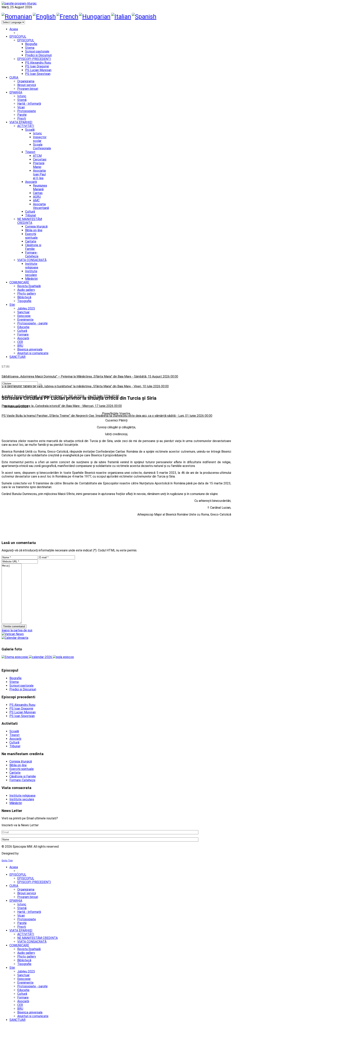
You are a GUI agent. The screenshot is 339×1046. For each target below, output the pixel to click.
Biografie (31, 44)
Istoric (37, 133)
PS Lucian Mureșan (38, 70)
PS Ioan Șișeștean (37, 74)
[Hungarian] (94, 16)
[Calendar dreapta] (15, 638)
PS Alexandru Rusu (38, 62)
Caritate (30, 241)
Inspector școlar (39, 139)
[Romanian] (17, 16)
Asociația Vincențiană (41, 206)
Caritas (38, 193)
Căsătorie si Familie (33, 247)
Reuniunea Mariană (40, 187)
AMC (36, 200)
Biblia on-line (33, 230)
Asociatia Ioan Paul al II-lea (39, 174)
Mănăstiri (31, 279)
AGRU (37, 197)
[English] (44, 16)
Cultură (30, 211)
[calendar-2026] (41, 657)
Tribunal (30, 215)
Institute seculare (31, 273)
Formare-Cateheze (31, 254)
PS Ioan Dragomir (37, 66)
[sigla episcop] (63, 657)
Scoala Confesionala (42, 146)
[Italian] (121, 16)
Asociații (31, 182)
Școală (30, 130)
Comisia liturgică (36, 226)
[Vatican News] (13, 634)
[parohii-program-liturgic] (19, 3)
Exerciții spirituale (31, 236)
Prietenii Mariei (38, 165)
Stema (29, 48)
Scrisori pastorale (37, 51)
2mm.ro (25, 853)
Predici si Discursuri (38, 55)
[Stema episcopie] (15, 657)
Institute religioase (31, 265)
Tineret (30, 152)
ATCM (37, 156)
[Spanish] (144, 16)
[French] (67, 16)
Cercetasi (39, 159)
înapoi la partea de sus (17, 630)
